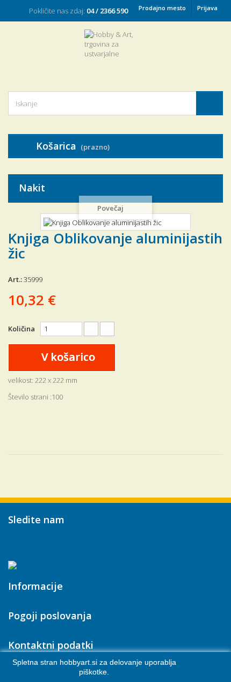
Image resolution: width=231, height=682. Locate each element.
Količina (21, 328)
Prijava (207, 8)
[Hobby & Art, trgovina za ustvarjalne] (115, 50)
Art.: (15, 279)
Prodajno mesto (162, 8)
